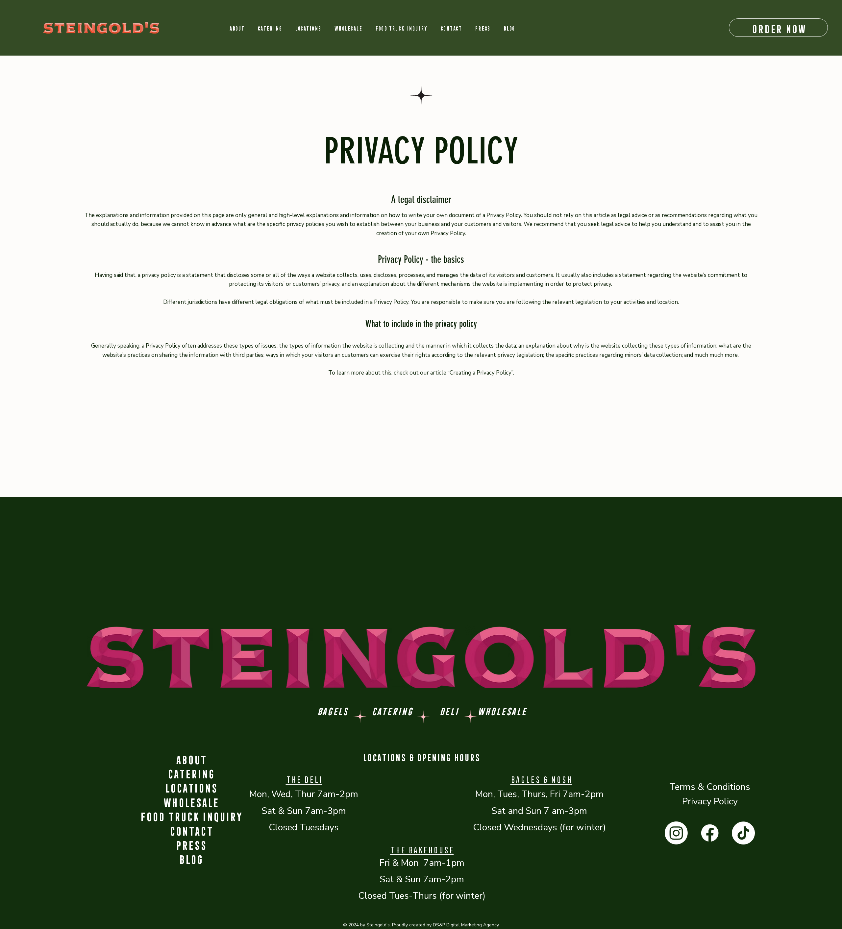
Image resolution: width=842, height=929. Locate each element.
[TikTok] (743, 832)
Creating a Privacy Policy (480, 373)
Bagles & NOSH (541, 778)
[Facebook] (709, 832)
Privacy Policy (710, 801)
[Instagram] (676, 832)
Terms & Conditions (709, 787)
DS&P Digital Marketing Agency (466, 925)
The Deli (304, 778)
